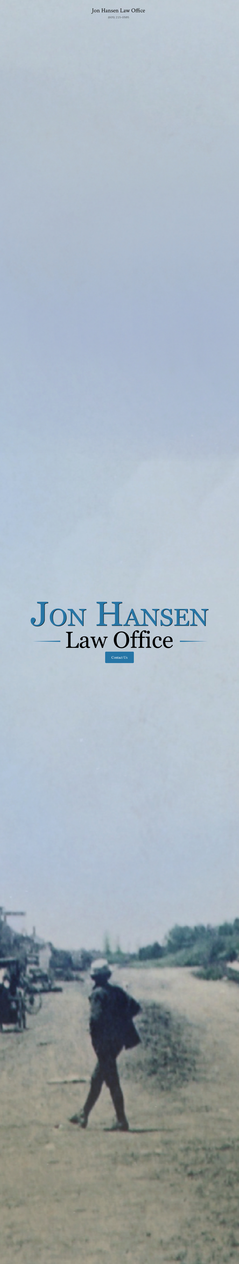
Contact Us (119, 657)
